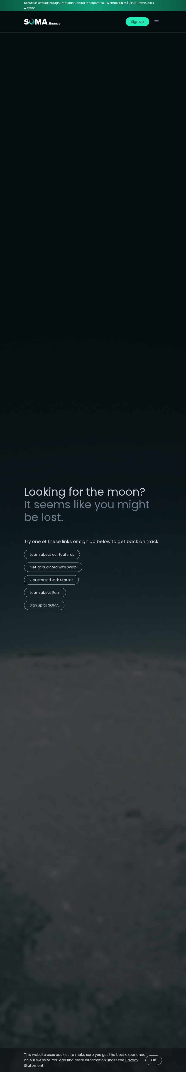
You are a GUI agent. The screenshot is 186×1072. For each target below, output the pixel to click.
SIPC (132, 3)
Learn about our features (52, 554)
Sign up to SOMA (44, 605)
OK (153, 1060)
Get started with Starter (51, 579)
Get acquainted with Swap (53, 567)
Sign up (137, 21)
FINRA (123, 3)
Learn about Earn (45, 592)
